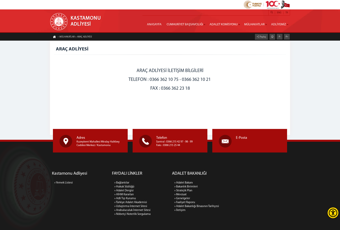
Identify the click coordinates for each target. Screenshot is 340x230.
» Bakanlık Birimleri (186, 186)
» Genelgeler (182, 198)
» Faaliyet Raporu (184, 202)
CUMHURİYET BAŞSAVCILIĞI (185, 24)
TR (286, 13)
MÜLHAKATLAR (254, 24)
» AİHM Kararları (124, 194)
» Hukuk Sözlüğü (124, 186)
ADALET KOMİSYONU (224, 24)
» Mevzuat (180, 194)
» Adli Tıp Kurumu (125, 198)
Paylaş (262, 37)
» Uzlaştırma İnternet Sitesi (130, 206)
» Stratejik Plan (183, 190)
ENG (279, 13)
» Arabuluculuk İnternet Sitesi (132, 210)
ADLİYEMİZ (278, 24)
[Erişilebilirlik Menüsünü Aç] (333, 212)
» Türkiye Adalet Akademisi (130, 202)
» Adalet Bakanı (183, 182)
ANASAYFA (154, 24)
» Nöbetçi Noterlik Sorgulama (132, 214)
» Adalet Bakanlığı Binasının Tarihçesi (196, 206)
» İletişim (180, 210)
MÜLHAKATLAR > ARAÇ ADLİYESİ (75, 37)
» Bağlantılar (121, 182)
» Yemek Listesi (63, 182)
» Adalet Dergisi (124, 190)
